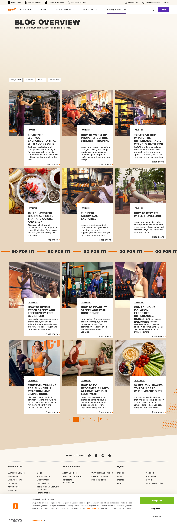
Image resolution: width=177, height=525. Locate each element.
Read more (52, 164)
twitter (96, 456)
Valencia (150, 473)
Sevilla (149, 480)
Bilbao (120, 476)
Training (41, 80)
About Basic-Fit (69, 473)
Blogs (39, 473)
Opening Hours (15, 480)
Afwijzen (157, 516)
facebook (89, 456)
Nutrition (29, 80)
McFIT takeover (98, 480)
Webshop (12, 490)
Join (163, 10)
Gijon (119, 483)
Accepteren (157, 501)
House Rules (14, 476)
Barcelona (151, 476)
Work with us (43, 483)
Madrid (120, 473)
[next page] (107, 419)
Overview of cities (154, 483)
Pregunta (152, 10)
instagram (103, 456)
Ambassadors (43, 476)
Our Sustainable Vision (102, 473)
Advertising (13, 487)
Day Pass (12, 483)
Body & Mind (16, 80)
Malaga (120, 480)
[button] (166, 2)
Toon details (37, 520)
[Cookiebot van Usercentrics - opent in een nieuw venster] (15, 520)
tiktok (109, 456)
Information (54, 80)
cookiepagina (93, 508)
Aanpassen (155, 508)
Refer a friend (43, 493)
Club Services (43, 480)
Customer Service (16, 473)
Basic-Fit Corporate (71, 476)
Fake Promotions (99, 476)
